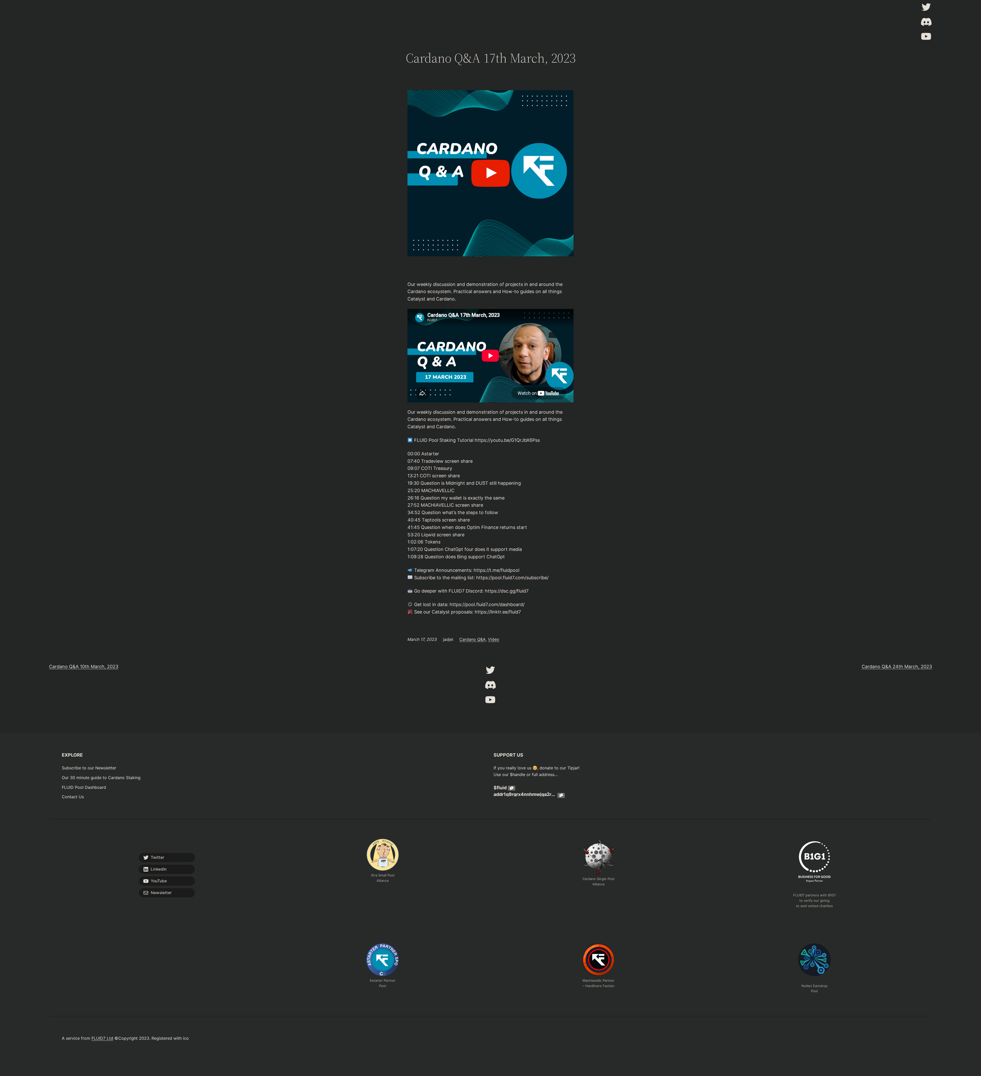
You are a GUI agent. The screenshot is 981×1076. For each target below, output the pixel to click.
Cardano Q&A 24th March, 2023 (897, 666)
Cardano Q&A (472, 639)
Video (493, 639)
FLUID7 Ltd (102, 1038)
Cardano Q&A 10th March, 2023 (83, 666)
